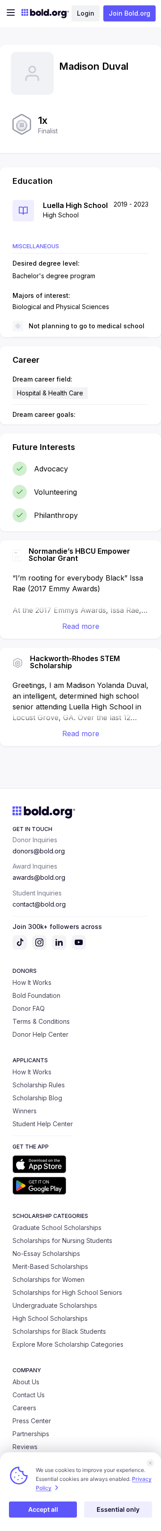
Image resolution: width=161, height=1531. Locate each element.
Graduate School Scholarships (57, 1227)
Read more (80, 626)
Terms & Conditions (41, 1021)
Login (85, 13)
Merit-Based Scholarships (50, 1266)
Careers (24, 1408)
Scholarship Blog (37, 1098)
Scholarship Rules (39, 1085)
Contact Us (29, 1395)
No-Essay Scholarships (46, 1253)
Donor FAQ (29, 1008)
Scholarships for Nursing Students (62, 1240)
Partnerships (31, 1434)
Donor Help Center (40, 1034)
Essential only (118, 1509)
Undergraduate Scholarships (55, 1305)
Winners (25, 1111)
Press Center (32, 1421)
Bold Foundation (36, 995)
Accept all (43, 1509)
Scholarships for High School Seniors (67, 1292)
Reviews (25, 1446)
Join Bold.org (129, 13)
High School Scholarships (50, 1318)
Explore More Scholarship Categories (68, 1344)
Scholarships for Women (49, 1279)
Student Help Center (43, 1124)
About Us (26, 1382)
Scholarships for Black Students (59, 1331)
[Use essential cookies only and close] (150, 1463)
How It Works (32, 982)
